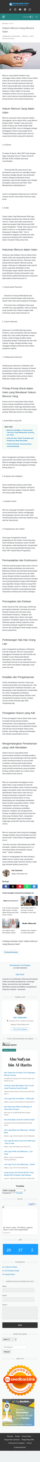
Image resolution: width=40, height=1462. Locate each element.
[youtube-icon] (20, 9)
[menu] (4, 16)
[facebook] (5, 886)
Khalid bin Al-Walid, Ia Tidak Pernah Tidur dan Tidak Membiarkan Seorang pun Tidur (20, 432)
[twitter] (12, 886)
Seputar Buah (9, 1274)
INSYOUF (20, 974)
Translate (19, 1193)
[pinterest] (19, 886)
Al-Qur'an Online (10, 1267)
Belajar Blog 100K (28, 1439)
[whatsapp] (27, 886)
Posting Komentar (8, 38)
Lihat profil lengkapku (20, 1029)
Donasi (29, 1443)
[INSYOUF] (20, 4)
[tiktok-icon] (10, 9)
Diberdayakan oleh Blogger (20, 965)
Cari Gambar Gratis (11, 1271)
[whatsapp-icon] (29, 9)
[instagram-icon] (15, 9)
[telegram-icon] (24, 9)
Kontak (17, 1436)
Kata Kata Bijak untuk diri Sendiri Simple (19, 1120)
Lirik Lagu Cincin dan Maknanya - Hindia (19, 1164)
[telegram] (34, 886)
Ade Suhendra (20, 1017)
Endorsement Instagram (16, 1443)
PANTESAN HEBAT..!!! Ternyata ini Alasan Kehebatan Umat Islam (28, 910)
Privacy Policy (26, 1436)
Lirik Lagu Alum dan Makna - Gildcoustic (19, 1099)
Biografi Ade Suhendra (12, 1439)
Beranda (10, 1436)
